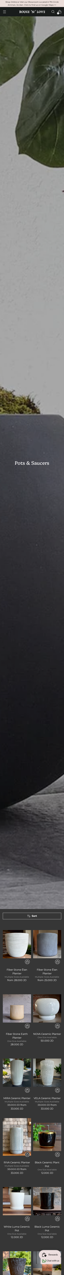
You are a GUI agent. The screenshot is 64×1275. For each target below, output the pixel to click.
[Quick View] (27, 961)
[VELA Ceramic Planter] (47, 1072)
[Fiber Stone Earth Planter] (17, 1008)
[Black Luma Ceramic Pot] (47, 1201)
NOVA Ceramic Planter (47, 1034)
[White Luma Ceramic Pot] (17, 1201)
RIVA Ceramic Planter (17, 1162)
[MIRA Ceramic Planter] (17, 1072)
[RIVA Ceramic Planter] (17, 1137)
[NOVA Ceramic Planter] (47, 1008)
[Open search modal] (53, 12)
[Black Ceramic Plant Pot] (47, 1137)
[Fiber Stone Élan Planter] (17, 944)
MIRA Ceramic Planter (16, 1098)
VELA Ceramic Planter (47, 1098)
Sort (34, 915)
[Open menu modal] (4, 12)
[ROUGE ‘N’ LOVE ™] (32, 11)
